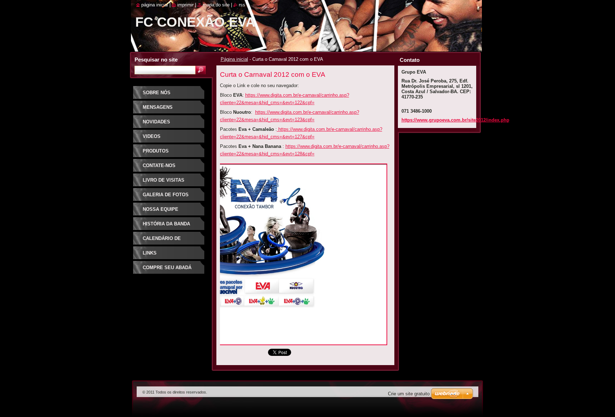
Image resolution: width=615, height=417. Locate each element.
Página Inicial (154, 4)
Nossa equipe (160, 209)
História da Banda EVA (166, 226)
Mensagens (158, 107)
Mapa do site (216, 4)
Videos (152, 136)
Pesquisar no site (156, 60)
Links (150, 253)
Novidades (156, 121)
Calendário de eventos (162, 241)
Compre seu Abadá (167, 267)
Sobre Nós (156, 92)
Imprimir (185, 4)
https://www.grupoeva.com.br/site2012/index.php (455, 120)
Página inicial (234, 59)
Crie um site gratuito (409, 393)
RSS (242, 4)
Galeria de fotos (166, 194)
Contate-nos (159, 165)
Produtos (156, 151)
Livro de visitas (163, 180)
